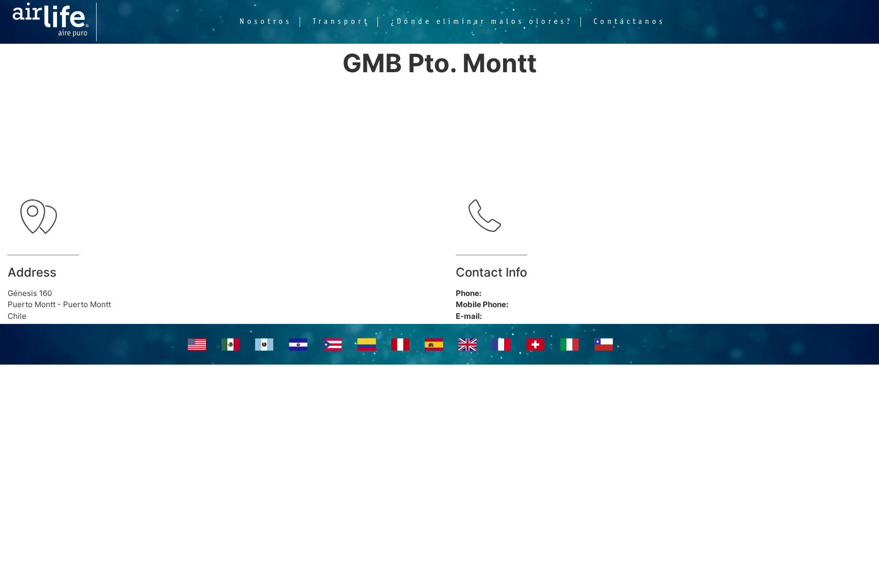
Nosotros (266, 21)
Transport (341, 21)
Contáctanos (629, 21)
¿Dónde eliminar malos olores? (482, 21)
